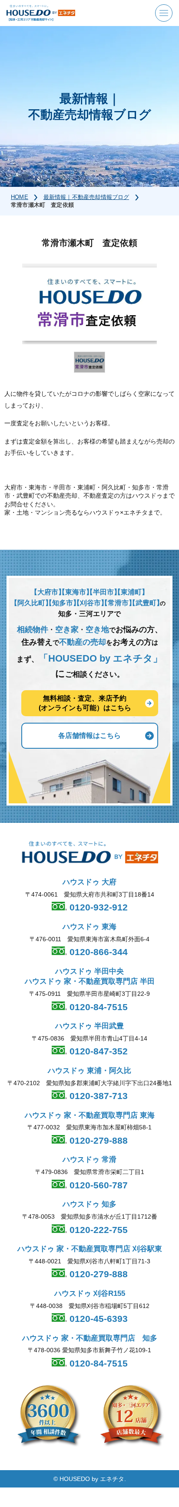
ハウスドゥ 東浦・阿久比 (89, 1071)
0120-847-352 (97, 1051)
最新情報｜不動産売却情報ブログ (86, 197)
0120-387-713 (97, 1096)
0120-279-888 (97, 1140)
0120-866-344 (97, 952)
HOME (19, 197)
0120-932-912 (97, 907)
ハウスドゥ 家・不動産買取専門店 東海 (90, 1115)
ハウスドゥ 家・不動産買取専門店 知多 (89, 1338)
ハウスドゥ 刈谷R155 (89, 1293)
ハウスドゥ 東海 (89, 927)
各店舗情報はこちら (89, 735)
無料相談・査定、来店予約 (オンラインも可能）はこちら (85, 703)
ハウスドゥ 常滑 (89, 1159)
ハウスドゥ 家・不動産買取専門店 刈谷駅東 (89, 1249)
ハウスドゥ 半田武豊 (89, 1026)
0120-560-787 (97, 1185)
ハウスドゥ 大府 (89, 882)
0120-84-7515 (97, 1007)
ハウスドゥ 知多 (89, 1204)
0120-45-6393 (97, 1319)
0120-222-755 (97, 1230)
